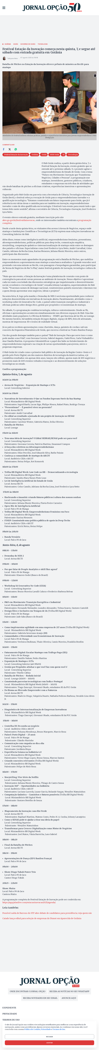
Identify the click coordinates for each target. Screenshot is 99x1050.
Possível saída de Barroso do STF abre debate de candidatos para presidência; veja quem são (47, 913)
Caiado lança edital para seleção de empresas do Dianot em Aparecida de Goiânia (41, 918)
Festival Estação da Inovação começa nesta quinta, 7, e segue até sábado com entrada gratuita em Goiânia (48, 50)
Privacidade (9, 1014)
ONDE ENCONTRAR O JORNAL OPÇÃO (27, 991)
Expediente (9, 1007)
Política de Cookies (32, 1029)
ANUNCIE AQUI (69, 998)
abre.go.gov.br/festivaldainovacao (18, 220)
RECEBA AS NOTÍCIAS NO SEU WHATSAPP (69, 991)
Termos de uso (11, 1020)
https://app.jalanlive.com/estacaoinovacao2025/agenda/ (29, 902)
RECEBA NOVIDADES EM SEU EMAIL (40, 998)
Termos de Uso (59, 1029)
